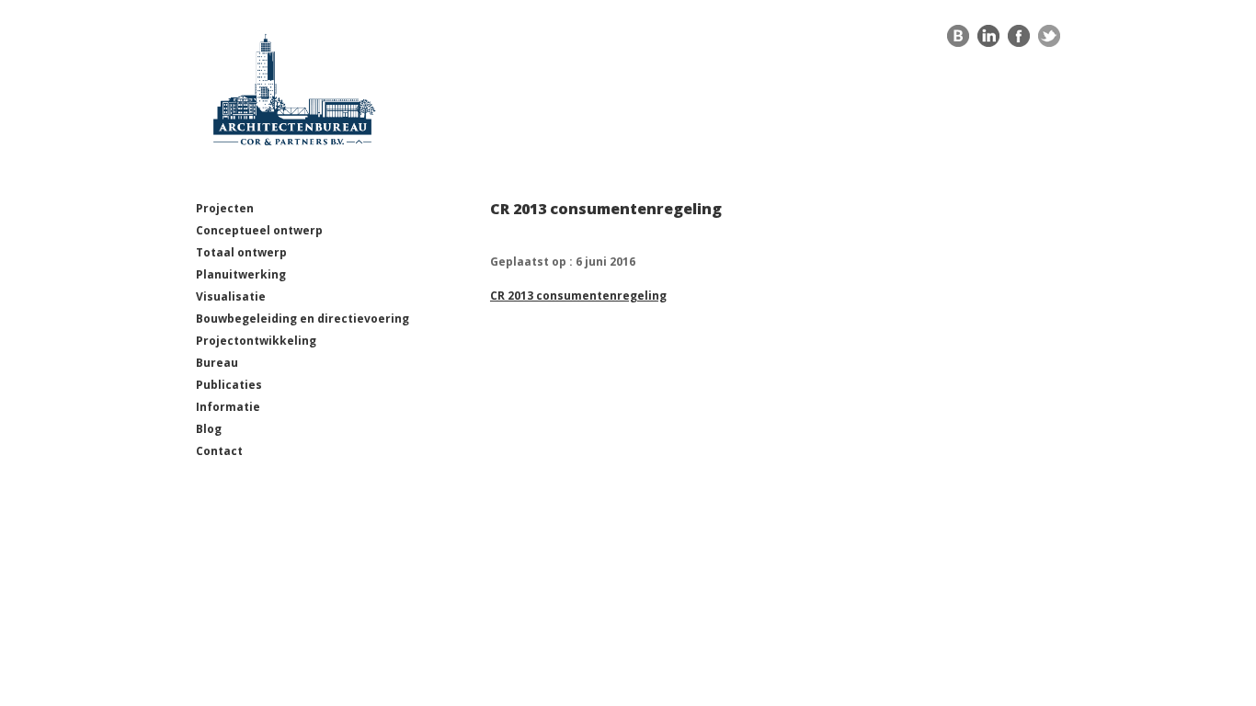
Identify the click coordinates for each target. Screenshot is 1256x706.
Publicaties (229, 385)
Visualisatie (231, 296)
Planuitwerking (241, 274)
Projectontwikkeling (256, 340)
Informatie (228, 407)
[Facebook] (1019, 40)
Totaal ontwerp (241, 252)
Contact (219, 451)
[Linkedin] (988, 40)
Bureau (217, 362)
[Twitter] (1049, 40)
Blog (209, 429)
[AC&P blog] (958, 40)
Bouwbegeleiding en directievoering (302, 318)
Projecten (225, 208)
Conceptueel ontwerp (259, 230)
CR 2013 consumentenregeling (578, 295)
